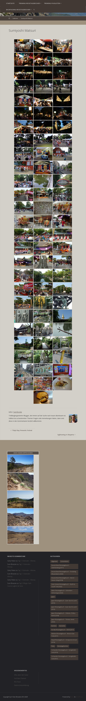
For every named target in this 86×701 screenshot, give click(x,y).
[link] (34, 9)
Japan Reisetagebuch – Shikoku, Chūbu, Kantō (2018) (63, 614)
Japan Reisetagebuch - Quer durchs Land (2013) (64, 602)
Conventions (64, 561)
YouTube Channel (20, 678)
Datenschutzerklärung (21, 685)
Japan (53, 597)
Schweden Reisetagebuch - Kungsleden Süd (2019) (63, 651)
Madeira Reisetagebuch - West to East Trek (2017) (62, 635)
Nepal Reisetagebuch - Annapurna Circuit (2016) (64, 641)
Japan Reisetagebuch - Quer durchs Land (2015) (64, 608)
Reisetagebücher (62, 646)
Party (52, 646)
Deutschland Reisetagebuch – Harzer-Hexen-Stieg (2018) (63, 579)
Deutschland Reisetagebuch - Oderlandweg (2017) (60, 566)
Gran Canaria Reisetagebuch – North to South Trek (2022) (63, 585)
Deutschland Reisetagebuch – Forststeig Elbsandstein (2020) (63, 573)
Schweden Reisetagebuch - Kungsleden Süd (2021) (63, 657)
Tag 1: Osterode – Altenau (26, 561)
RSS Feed (17, 682)
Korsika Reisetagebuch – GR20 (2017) (62, 630)
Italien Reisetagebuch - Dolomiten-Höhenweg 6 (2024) (62, 592)
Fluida (72, 697)
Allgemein (54, 561)
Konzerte (62, 626)
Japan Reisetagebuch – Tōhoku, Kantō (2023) (62, 620)
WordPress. (79, 697)
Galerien (15, 18)
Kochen (53, 626)
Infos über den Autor (21, 675)
